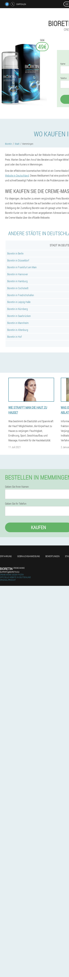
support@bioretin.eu (9, 572)
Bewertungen (52, 556)
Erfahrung (6, 556)
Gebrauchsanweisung (28, 556)
